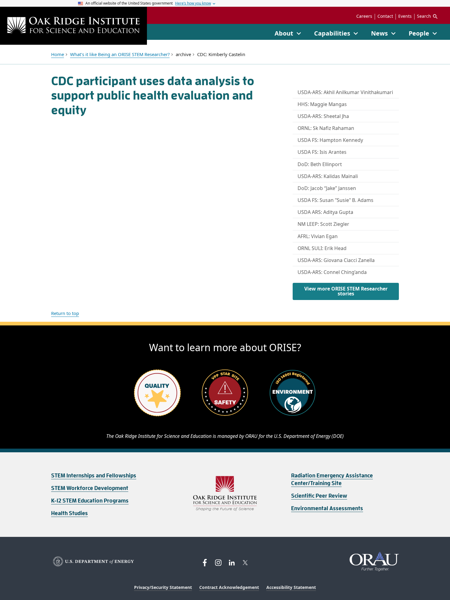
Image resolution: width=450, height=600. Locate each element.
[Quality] (157, 392)
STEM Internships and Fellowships (93, 475)
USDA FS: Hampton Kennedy (330, 140)
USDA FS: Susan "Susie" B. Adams (335, 200)
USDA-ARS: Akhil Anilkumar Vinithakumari (345, 92)
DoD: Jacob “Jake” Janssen (327, 188)
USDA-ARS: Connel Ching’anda (332, 272)
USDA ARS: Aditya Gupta (325, 212)
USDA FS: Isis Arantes (322, 152)
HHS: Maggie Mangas (322, 104)
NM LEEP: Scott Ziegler (323, 224)
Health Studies (69, 513)
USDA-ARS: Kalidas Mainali (328, 176)
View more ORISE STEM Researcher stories (346, 291)
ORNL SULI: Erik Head (322, 248)
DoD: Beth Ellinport (320, 164)
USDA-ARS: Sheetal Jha (323, 116)
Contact (385, 16)
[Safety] (225, 392)
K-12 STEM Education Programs (90, 500)
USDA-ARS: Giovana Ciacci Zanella (336, 260)
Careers (364, 16)
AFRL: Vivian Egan (318, 236)
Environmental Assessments (327, 508)
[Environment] (292, 392)
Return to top (65, 313)
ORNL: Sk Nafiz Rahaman (326, 128)
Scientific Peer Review (319, 496)
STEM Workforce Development (89, 488)
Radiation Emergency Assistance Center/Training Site (332, 479)
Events (405, 16)
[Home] (73, 26)
